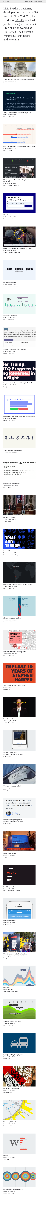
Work (26, 1)
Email (35, 1)
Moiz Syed (6, 1)
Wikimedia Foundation (16, 35)
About (31, 1)
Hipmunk (13, 39)
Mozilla (19, 20)
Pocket (32, 24)
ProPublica (9, 31)
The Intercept (25, 31)
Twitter (40, 1)
